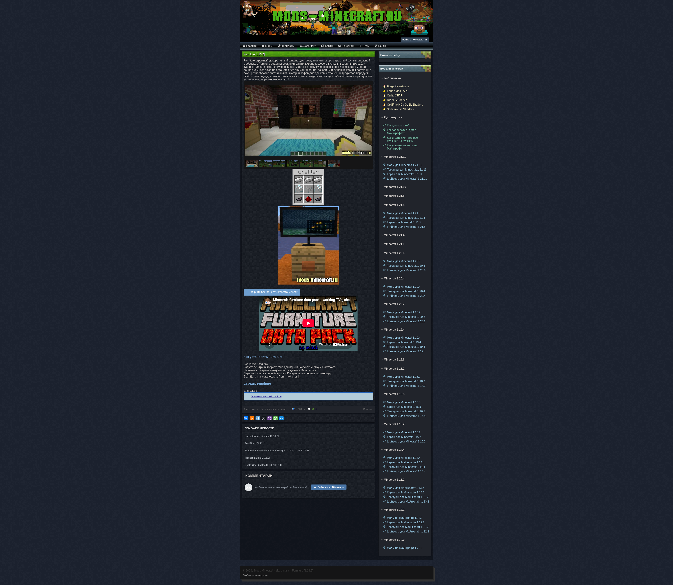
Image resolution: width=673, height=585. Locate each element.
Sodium (392, 109)
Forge (390, 86)
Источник (368, 409)
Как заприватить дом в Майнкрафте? (401, 132)
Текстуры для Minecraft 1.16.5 (406, 411)
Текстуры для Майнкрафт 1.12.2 (408, 526)
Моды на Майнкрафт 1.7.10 (404, 547)
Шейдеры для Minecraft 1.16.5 (406, 415)
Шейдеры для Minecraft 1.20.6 (406, 270)
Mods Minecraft (263, 570)
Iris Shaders (406, 109)
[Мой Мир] (281, 418)
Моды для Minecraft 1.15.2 (403, 432)
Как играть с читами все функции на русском (402, 139)
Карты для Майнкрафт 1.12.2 (405, 522)
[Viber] (269, 418)
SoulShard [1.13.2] (255, 443)
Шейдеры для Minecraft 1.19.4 (406, 351)
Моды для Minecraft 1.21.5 (403, 213)
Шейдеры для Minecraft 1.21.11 (407, 178)
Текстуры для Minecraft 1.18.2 (406, 381)
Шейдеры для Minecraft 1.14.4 (406, 471)
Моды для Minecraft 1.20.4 (403, 286)
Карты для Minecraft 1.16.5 (404, 406)
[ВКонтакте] (246, 418)
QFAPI (399, 95)
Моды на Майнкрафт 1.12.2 (404, 517)
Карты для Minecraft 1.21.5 (404, 222)
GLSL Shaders (414, 104)
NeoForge (402, 86)
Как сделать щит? (398, 125)
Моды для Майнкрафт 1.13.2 (405, 487)
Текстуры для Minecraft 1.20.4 (406, 291)
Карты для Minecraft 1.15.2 (404, 436)
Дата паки (249, 409)
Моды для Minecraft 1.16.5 (403, 402)
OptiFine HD (395, 104)
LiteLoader (400, 100)
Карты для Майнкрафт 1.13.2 (405, 492)
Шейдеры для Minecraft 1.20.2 (406, 321)
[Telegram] (258, 418)
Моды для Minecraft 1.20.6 (403, 261)
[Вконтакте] (426, 40)
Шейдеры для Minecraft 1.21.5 (406, 226)
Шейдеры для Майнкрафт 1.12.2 (408, 531)
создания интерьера (319, 60)
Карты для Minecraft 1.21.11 (404, 174)
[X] (263, 418)
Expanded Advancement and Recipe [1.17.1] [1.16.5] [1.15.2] (278, 450)
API (405, 90)
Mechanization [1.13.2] (257, 457)
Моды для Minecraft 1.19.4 (403, 337)
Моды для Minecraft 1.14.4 (403, 457)
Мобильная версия (255, 575)
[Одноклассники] (252, 418)
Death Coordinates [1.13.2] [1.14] (263, 464)
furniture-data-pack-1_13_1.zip (266, 396)
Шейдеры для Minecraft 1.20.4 (406, 295)
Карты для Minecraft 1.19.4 (404, 342)
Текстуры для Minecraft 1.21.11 (406, 169)
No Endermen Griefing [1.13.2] (262, 436)
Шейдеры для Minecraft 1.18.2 (406, 385)
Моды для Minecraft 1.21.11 (404, 165)
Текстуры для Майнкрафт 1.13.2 (408, 497)
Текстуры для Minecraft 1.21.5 (406, 217)
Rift (389, 100)
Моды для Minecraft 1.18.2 (403, 376)
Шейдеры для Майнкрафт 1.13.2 (408, 501)
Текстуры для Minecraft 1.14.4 (406, 466)
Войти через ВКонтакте (331, 487)
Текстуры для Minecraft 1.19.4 (406, 346)
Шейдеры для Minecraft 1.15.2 (406, 441)
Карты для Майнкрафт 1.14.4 (405, 462)
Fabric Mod (394, 90)
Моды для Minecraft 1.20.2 (403, 312)
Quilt (390, 95)
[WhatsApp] (275, 418)
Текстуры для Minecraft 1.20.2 (406, 316)
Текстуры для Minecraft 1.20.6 (406, 265)
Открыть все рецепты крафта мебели (274, 291)
